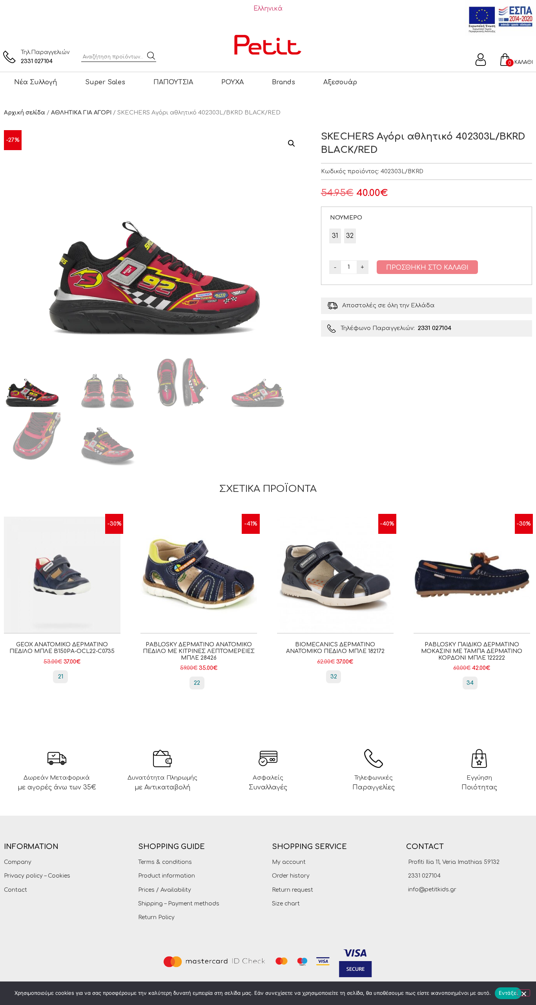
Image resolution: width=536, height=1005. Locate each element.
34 (470, 683)
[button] (291, 143)
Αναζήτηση (151, 55)
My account (289, 862)
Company (17, 862)
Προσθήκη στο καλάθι (427, 267)
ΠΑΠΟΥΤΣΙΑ (173, 82)
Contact (15, 890)
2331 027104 (37, 61)
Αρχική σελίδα (24, 113)
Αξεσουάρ (340, 82)
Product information (166, 876)
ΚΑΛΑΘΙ (523, 62)
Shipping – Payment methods (178, 904)
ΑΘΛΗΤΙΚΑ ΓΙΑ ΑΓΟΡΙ (81, 113)
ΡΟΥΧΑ (232, 82)
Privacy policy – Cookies (37, 876)
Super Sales (105, 82)
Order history (291, 876)
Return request (292, 890)
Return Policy (156, 917)
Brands (283, 82)
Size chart (286, 904)
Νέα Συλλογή (35, 82)
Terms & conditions (165, 862)
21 (60, 677)
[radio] (335, 236)
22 (197, 683)
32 (333, 677)
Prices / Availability (164, 890)
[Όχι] (523, 992)
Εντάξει (508, 993)
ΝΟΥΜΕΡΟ (346, 217)
